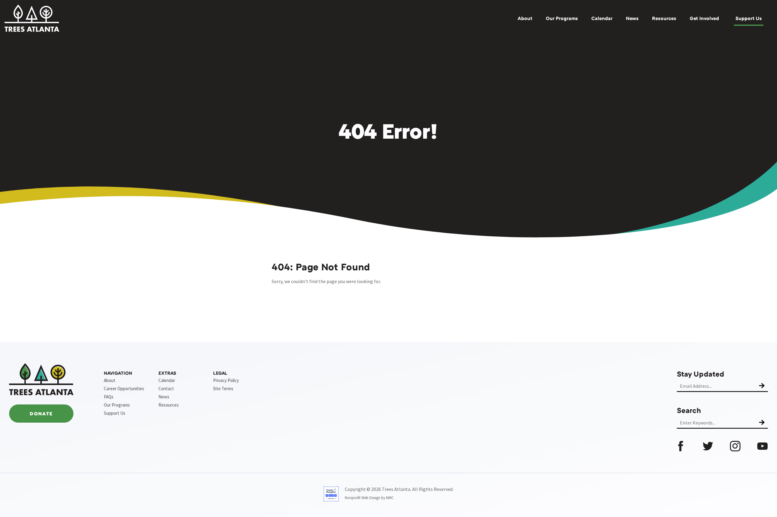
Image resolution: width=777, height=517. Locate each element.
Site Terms (223, 388)
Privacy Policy (226, 380)
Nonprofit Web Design (362, 497)
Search (689, 410)
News (632, 18)
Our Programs (562, 18)
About (524, 18)
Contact (166, 388)
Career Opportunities (124, 388)
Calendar (601, 18)
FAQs (109, 397)
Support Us (748, 18)
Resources (664, 18)
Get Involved (704, 18)
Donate (41, 414)
